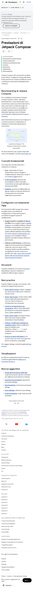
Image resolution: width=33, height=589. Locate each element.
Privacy (3, 468)
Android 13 (4, 508)
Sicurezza (4, 439)
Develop (4, 7)
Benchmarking (10, 385)
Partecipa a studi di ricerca (8, 547)
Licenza (9, 576)
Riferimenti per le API (7, 526)
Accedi (29, 2)
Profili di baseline (11, 180)
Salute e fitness (5, 463)
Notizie (3, 444)
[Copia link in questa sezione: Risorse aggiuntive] (21, 369)
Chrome (3, 561)
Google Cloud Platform (8, 567)
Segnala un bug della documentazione (12, 542)
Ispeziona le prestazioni (13, 380)
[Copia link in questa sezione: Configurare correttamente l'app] (8, 206)
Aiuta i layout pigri (11, 297)
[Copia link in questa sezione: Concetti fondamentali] (25, 161)
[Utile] (19, 38)
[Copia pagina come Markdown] (9, 51)
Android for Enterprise (7, 436)
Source (3, 441)
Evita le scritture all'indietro (14, 336)
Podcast (3, 450)
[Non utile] (21, 38)
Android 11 (4, 513)
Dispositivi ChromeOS (7, 484)
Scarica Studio (5, 529)
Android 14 (4, 505)
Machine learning (6, 460)
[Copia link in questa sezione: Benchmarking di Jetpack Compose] (13, 94)
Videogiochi (4, 457)
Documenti (6, 35)
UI (23, 7)
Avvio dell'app (10, 390)
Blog (2, 447)
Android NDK (5, 532)
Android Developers (6, 33)
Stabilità (8, 189)
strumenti (27, 269)
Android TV (4, 489)
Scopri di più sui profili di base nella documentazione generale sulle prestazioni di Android (18, 256)
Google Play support (7, 545)
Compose (4, 116)
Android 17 (4, 497)
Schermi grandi (5, 478)
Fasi (6, 170)
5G (2, 471)
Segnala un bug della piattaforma (10, 539)
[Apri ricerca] (20, 2)
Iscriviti (27, 580)
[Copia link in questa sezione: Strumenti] (13, 265)
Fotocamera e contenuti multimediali (11, 465)
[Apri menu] (3, 2)
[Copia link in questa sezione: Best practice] (17, 280)
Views (26, 114)
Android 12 (4, 511)
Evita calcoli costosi (12, 290)
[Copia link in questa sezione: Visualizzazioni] (17, 354)
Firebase (3, 564)
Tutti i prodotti (5, 570)
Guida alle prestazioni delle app (16, 373)
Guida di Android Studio (8, 521)
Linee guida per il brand (20, 576)
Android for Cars (6, 487)
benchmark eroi (26, 154)
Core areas (15, 7)
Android (3, 433)
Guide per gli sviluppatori (8, 523)
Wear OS (3, 481)
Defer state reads (11, 316)
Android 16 (4, 499)
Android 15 (4, 502)
